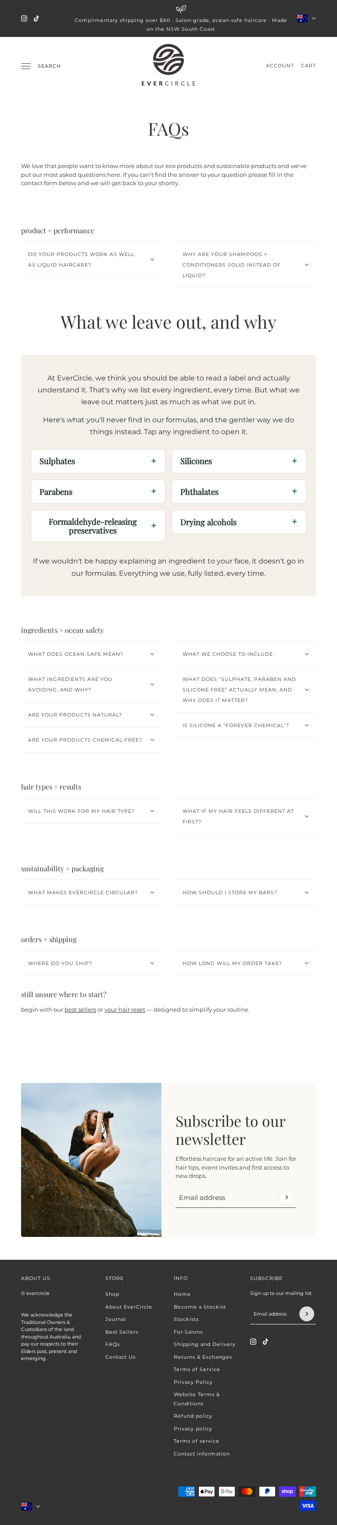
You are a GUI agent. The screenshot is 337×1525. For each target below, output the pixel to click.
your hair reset (124, 1009)
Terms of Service (197, 1369)
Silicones (196, 460)
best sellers (80, 1009)
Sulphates (57, 460)
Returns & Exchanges (203, 1357)
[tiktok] (36, 18)
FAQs (112, 1344)
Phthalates (199, 491)
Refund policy (193, 1416)
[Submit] (286, 1197)
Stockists (186, 1319)
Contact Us (120, 1357)
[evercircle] (168, 66)
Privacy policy (193, 1429)
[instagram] (24, 18)
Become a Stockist (200, 1307)
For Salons (188, 1332)
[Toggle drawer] (26, 66)
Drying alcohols (208, 521)
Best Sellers (121, 1332)
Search (49, 66)
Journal (115, 1319)
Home (182, 1294)
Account (280, 65)
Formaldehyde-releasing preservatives (93, 526)
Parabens (55, 491)
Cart (308, 65)
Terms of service (196, 1441)
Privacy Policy (193, 1382)
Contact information (202, 1454)
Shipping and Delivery (205, 1344)
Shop (112, 1294)
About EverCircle (128, 1307)
